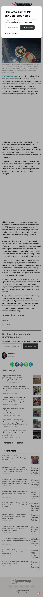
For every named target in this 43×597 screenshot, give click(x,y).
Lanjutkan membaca (11, 33)
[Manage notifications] (38, 593)
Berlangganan (28, 27)
